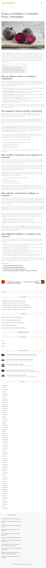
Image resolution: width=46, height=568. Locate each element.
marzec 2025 (4, 420)
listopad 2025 (5, 404)
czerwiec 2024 (5, 427)
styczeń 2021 (4, 483)
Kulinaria (3, 346)
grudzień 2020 (5, 485)
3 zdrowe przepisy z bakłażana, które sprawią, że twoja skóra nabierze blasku (21, 354)
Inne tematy (3, 343)
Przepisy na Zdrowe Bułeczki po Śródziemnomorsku (11, 537)
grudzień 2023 (5, 435)
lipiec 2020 (4, 495)
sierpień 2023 (5, 441)
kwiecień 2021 (5, 477)
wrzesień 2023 (5, 439)
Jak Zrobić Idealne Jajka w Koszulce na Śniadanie (13, 267)
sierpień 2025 (5, 410)
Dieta (2, 341)
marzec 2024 (4, 429)
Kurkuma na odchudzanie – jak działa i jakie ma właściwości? (14, 309)
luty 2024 (4, 431)
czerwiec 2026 (5, 389)
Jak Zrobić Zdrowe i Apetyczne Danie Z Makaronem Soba (12, 322)
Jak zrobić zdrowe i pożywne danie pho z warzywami (16, 375)
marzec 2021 (4, 479)
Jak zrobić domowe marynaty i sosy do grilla (14, 364)
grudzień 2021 (5, 460)
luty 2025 (4, 423)
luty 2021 (4, 481)
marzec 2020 (4, 504)
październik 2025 (5, 406)
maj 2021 (4, 475)
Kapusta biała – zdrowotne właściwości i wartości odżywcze (14, 302)
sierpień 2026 (5, 385)
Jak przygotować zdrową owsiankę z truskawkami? (12, 68)
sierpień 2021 (5, 468)
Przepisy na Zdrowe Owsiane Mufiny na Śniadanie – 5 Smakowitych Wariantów (20, 270)
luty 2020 (4, 506)
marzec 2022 (4, 454)
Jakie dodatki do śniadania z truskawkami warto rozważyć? (13, 72)
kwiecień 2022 (5, 452)
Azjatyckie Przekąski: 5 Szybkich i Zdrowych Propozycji (11, 317)
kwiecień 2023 (5, 445)
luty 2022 (4, 456)
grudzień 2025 (5, 402)
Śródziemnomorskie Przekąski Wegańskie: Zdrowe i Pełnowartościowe (19, 370)
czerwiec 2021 (5, 472)
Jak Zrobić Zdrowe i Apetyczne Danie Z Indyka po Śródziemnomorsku (19, 359)
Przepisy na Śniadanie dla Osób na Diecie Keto (13, 265)
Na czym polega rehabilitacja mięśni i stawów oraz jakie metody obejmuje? (17, 307)
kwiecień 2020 (5, 502)
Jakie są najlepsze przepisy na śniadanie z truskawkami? (13, 66)
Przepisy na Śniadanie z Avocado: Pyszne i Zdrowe (11, 518)
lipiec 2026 (4, 387)
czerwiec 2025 (5, 414)
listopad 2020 (5, 487)
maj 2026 (4, 391)
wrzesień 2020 (5, 491)
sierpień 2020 (5, 493)
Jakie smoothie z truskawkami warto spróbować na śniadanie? (14, 69)
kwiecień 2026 (5, 393)
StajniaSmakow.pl (22, 564)
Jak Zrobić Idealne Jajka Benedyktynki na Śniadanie (11, 320)
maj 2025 (4, 416)
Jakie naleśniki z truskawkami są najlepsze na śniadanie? (13, 70)
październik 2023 (5, 437)
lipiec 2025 (4, 412)
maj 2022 (4, 450)
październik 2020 (5, 489)
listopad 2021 (5, 462)
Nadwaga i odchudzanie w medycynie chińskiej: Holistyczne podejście (15, 305)
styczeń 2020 (4, 508)
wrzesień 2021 (5, 466)
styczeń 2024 (4, 433)
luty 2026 (4, 398)
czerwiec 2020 (5, 497)
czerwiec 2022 (5, 448)
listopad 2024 (5, 425)
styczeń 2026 (4, 400)
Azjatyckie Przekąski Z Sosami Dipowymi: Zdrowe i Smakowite (13, 328)
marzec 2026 (4, 395)
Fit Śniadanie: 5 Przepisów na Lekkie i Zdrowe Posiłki (14, 269)
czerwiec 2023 (5, 443)
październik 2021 (5, 464)
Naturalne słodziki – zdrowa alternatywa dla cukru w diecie (13, 300)
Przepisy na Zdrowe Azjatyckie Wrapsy (8, 325)
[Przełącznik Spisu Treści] (24, 65)
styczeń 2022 (4, 458)
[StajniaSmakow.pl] (8, 3)
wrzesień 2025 (5, 408)
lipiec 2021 (4, 470)
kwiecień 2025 (5, 418)
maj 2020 (4, 500)
